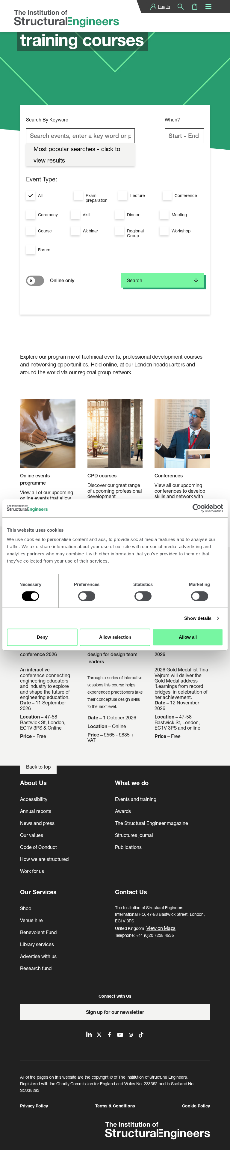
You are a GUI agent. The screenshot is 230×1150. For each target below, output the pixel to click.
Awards (123, 811)
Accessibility (33, 799)
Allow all (188, 637)
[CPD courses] (115, 435)
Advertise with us (38, 956)
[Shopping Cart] (194, 6)
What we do (132, 782)
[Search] (180, 6)
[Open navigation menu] (208, 6)
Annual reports (35, 811)
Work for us (32, 871)
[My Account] (153, 6)
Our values (31, 835)
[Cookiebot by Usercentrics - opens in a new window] (197, 508)
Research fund (36, 968)
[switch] (86, 596)
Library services (37, 944)
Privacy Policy (34, 1105)
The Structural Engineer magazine (151, 823)
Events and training (135, 799)
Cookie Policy (196, 1105)
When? (172, 119)
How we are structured (44, 859)
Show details (197, 618)
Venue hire (31, 920)
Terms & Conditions (115, 1105)
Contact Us (131, 892)
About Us (33, 782)
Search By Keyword (47, 119)
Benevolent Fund (38, 932)
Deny (42, 637)
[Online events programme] (47, 435)
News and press (37, 823)
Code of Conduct (38, 847)
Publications (128, 847)
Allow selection (115, 637)
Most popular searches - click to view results (77, 154)
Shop (25, 908)
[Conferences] (182, 435)
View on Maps (161, 928)
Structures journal (134, 835)
